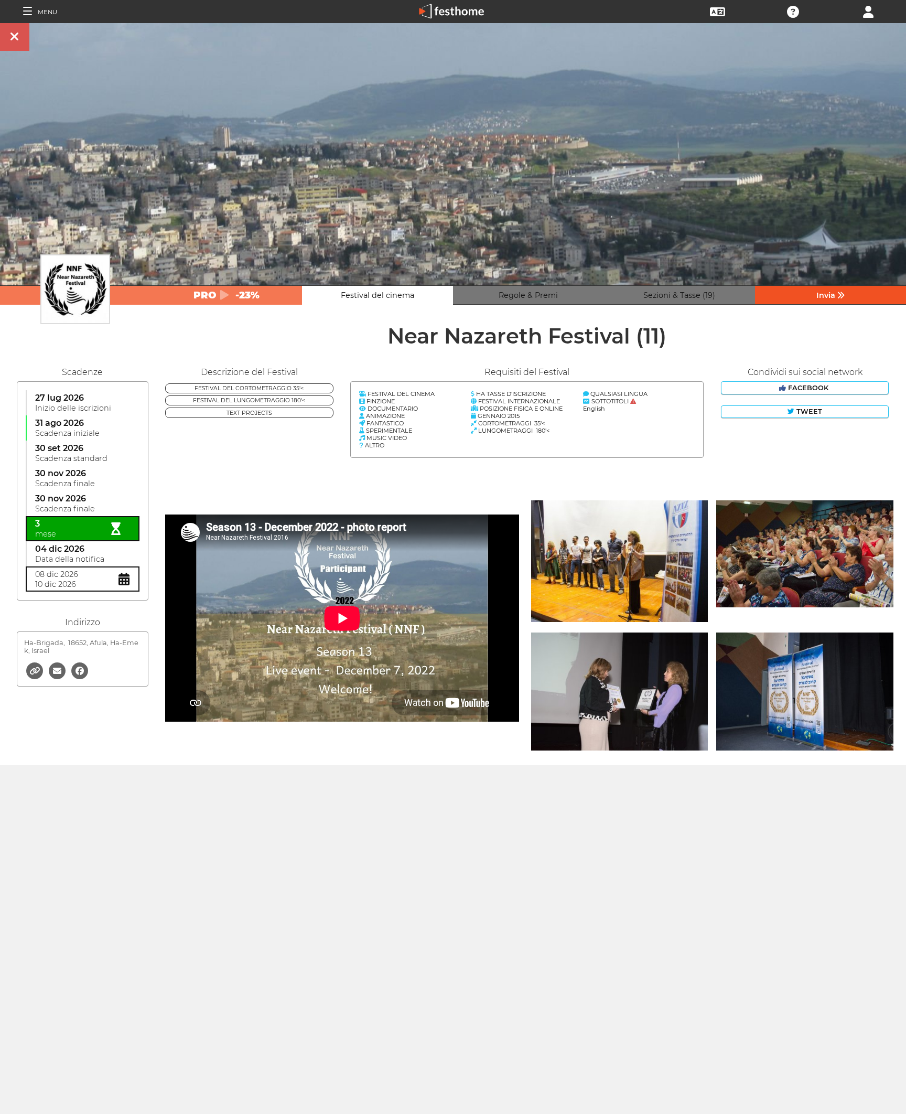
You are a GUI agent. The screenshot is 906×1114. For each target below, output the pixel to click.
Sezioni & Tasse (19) (679, 295)
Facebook (808, 388)
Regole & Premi (528, 295)
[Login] (868, 11)
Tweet (808, 411)
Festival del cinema (377, 295)
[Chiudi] (14, 37)
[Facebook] (79, 670)
